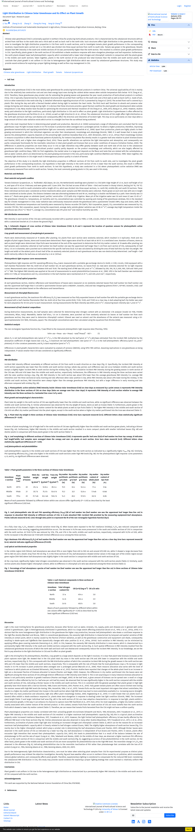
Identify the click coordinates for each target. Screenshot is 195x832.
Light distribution (34, 72)
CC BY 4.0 (108, 812)
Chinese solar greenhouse (14, 72)
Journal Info (27, 6)
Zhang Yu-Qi (17, 23)
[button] (61, 829)
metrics (85, 6)
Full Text (10, 79)
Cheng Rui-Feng (39, 23)
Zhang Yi (27, 23)
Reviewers (61, 6)
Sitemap (7, 821)
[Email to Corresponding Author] (61, 23)
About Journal (9, 810)
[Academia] (138, 822)
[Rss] (149, 822)
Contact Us (73, 6)
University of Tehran (110, 809)
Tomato (59, 72)
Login (179, 6)
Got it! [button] (189, 829)
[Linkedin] (133, 822)
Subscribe (170, 815)
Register (187, 6)
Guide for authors (45, 6)
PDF (157, 35)
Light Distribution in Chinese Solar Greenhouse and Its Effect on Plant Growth (43, 13)
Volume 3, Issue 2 (178, 14)
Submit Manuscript (11, 815)
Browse (15, 6)
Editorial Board (10, 813)
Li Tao (5, 23)
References (12, 790)
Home (5, 6)
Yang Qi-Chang (54, 23)
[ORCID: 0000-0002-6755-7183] (9, 23)
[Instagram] (143, 822)
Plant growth (48, 72)
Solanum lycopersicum (73, 72)
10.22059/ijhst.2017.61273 (16, 30)
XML (154, 31)
